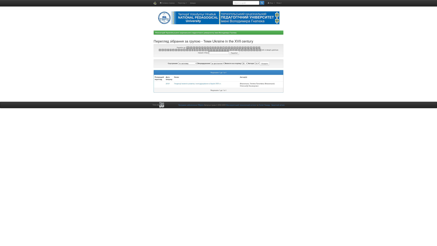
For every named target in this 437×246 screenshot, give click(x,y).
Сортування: (173, 63)
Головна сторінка (168, 3)
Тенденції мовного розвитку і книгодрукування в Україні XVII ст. (197, 83)
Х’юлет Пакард (264, 105)
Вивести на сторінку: (233, 63)
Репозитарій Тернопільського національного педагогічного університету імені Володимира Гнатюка (195, 32)
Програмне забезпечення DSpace (190, 105)
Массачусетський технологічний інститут (241, 105)
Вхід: (271, 3)
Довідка (193, 3)
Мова (279, 3)
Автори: (251, 63)
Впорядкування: (204, 63)
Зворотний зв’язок (278, 105)
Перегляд (182, 3)
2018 (167, 83)
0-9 (188, 48)
